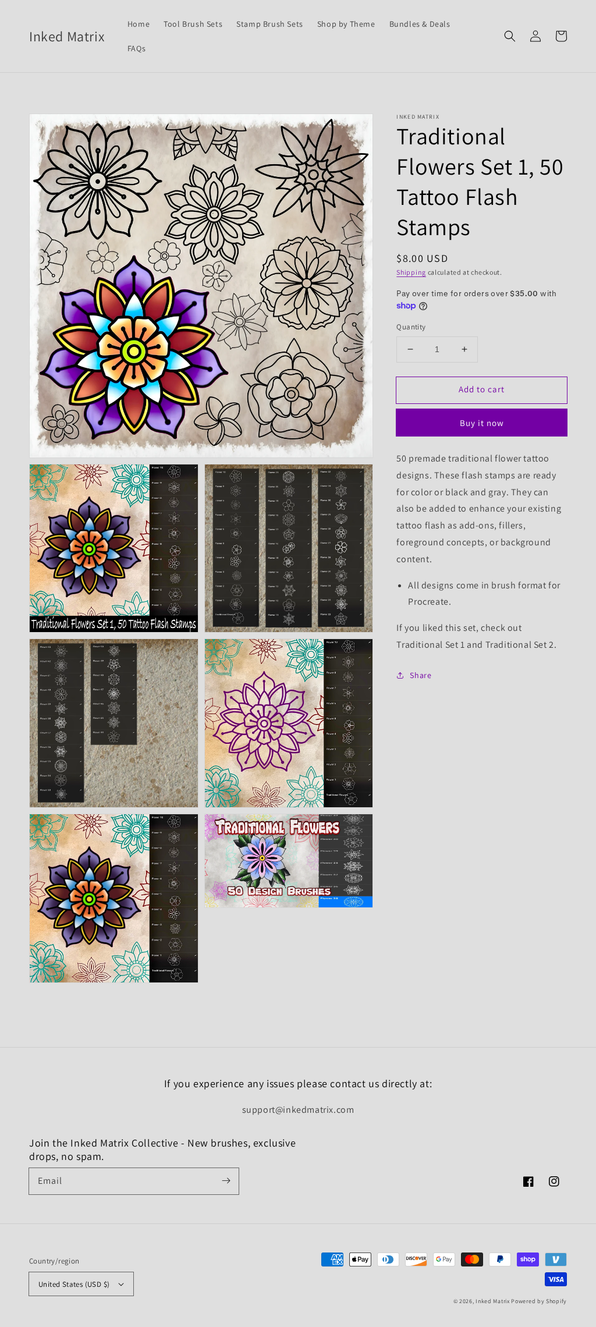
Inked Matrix (492, 1301)
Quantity (410, 327)
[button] (510, 36)
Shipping (411, 272)
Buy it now (482, 422)
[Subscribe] (226, 1181)
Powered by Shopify (539, 1301)
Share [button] (420, 675)
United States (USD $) (73, 1284)
